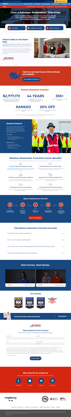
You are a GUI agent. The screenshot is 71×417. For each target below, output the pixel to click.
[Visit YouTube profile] (12, 400)
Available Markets (46, 4)
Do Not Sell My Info (35, 407)
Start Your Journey (35, 218)
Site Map (58, 407)
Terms (42, 353)
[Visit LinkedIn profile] (9, 400)
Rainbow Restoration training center (16, 168)
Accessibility (27, 407)
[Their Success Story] (20, 277)
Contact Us (53, 407)
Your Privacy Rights (45, 407)
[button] (35, 233)
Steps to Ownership (31, 6)
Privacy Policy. (48, 353)
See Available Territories (31, 79)
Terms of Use (14, 407)
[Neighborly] (5, 4)
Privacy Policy (20, 407)
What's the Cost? (41, 6)
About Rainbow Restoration (61, 6)
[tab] (35, 233)
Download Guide (49, 6)
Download (62, 316)
